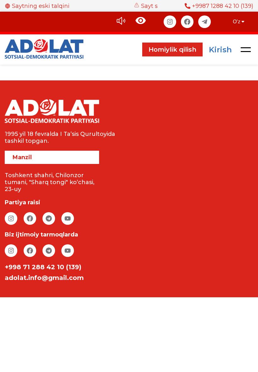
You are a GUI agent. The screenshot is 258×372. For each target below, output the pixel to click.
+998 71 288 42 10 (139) (43, 267)
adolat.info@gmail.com (44, 278)
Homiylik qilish (172, 49)
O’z (236, 21)
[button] (245, 49)
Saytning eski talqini (41, 6)
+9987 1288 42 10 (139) (222, 6)
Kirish (220, 49)
